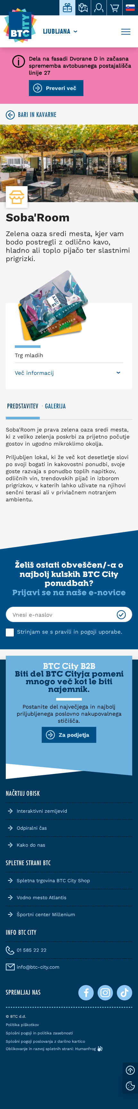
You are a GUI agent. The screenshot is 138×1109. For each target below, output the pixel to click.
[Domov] (20, 25)
